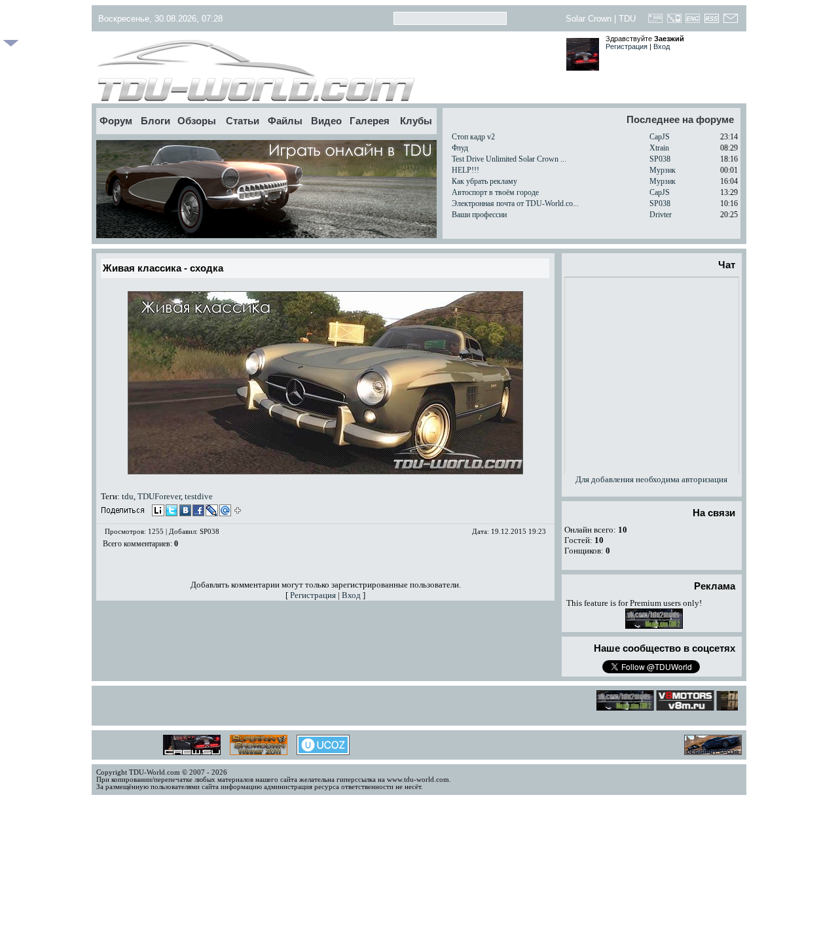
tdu (128, 496)
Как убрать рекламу (484, 181)
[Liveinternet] (158, 512)
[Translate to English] (692, 22)
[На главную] (326, 70)
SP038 (659, 159)
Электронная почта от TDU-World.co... (515, 203)
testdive (199, 496)
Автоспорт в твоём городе (495, 192)
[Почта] (730, 22)
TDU (627, 19)
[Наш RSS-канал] (711, 22)
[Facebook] (197, 512)
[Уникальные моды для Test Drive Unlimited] (679, 707)
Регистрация (626, 46)
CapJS (659, 136)
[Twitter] (171, 512)
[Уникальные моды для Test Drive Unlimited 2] (654, 626)
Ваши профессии (479, 214)
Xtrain (659, 147)
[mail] (223, 512)
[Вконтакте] (184, 512)
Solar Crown (588, 19)
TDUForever (159, 496)
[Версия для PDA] (674, 22)
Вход (661, 46)
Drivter (660, 214)
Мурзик (662, 170)
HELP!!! (465, 170)
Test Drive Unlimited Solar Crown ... (509, 159)
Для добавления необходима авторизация (651, 479)
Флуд (460, 147)
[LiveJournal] (210, 512)
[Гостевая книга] (655, 22)
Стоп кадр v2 (473, 136)
